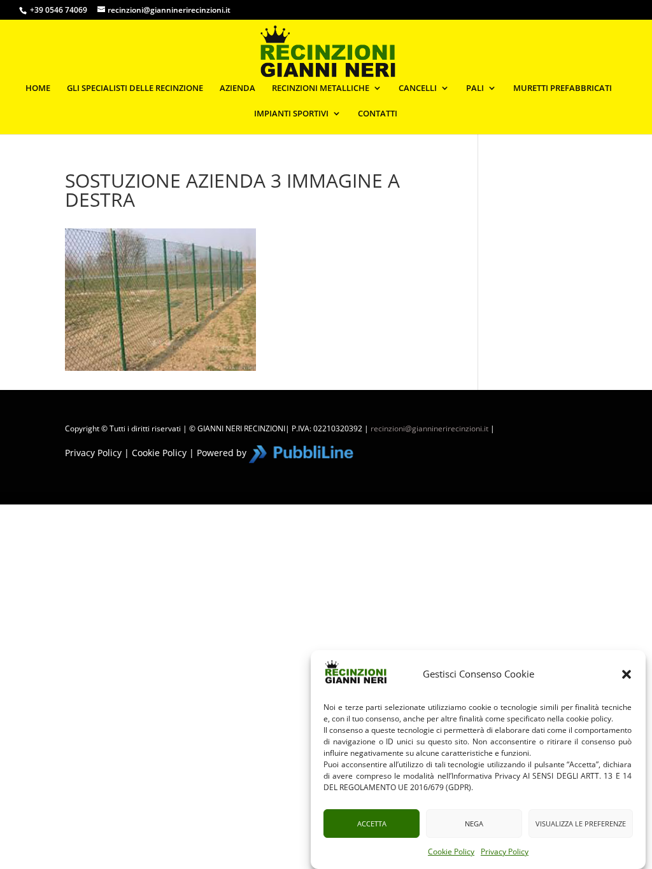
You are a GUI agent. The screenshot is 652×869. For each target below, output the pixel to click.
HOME (37, 88)
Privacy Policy (504, 851)
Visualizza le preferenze (580, 823)
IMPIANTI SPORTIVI (291, 114)
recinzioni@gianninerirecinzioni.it (429, 428)
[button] (626, 674)
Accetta (371, 823)
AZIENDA (237, 88)
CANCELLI (418, 88)
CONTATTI (377, 114)
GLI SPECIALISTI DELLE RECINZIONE (135, 88)
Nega (474, 823)
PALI (475, 88)
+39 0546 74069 (58, 9)
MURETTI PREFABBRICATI (562, 88)
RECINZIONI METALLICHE (320, 88)
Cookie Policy (451, 851)
